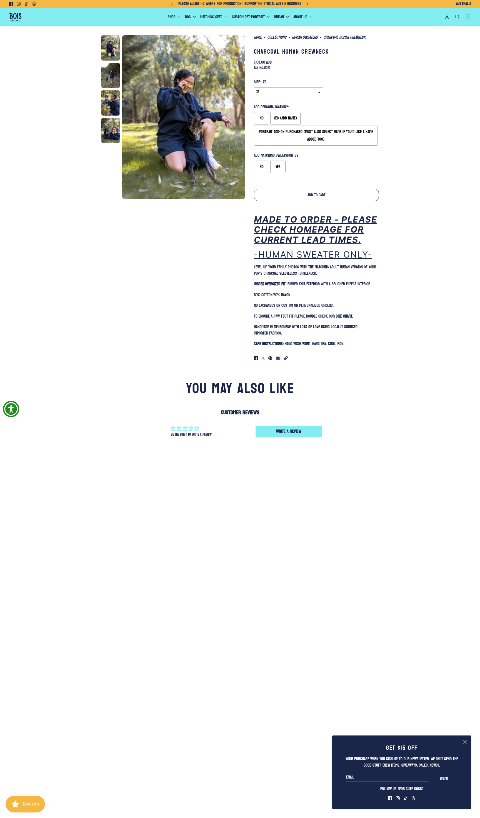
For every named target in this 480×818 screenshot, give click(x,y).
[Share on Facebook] (256, 358)
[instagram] (19, 4)
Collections (276, 37)
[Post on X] (263, 358)
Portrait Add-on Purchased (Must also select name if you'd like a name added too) (316, 135)
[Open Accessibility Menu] (11, 409)
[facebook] (11, 4)
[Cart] (468, 17)
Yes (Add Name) (285, 118)
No (262, 118)
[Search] (457, 17)
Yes (278, 167)
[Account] (447, 17)
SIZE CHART (344, 316)
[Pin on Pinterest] (270, 358)
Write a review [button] (288, 431)
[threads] (34, 4)
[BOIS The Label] (15, 17)
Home (258, 37)
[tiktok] (26, 4)
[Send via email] (278, 358)
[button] (286, 358)
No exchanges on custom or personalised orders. (294, 305)
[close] (465, 741)
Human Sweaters (305, 37)
